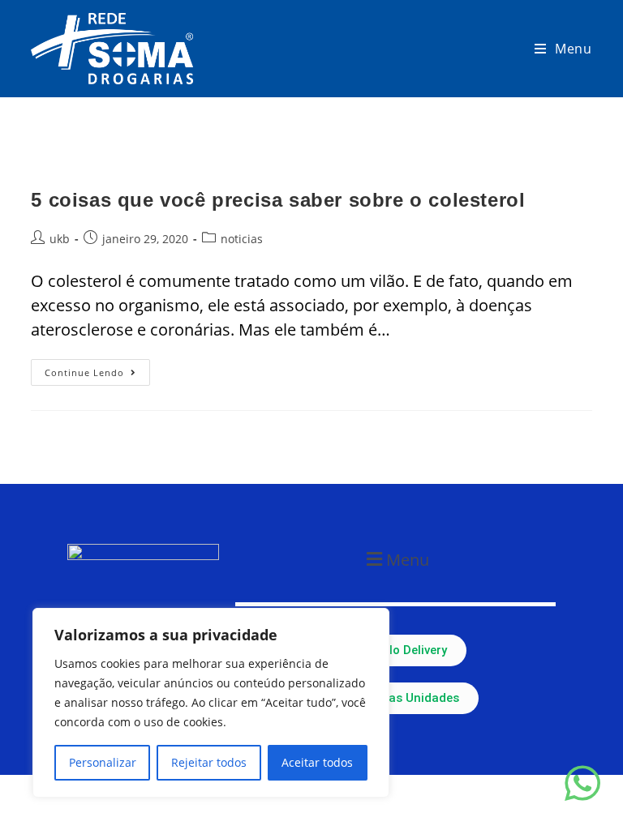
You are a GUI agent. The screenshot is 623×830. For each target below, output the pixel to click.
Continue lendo (97, 369)
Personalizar (102, 762)
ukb (59, 238)
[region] (210, 703)
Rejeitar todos (209, 762)
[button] (395, 559)
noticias (242, 238)
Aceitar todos (317, 762)
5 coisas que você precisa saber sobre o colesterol (278, 200)
